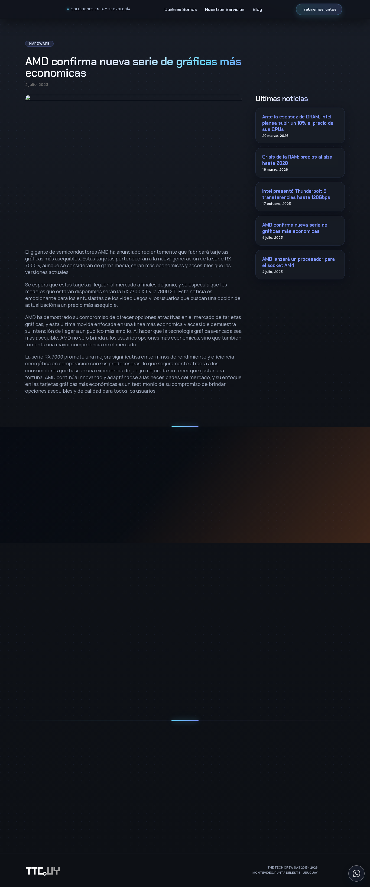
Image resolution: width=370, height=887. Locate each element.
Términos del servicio (205, 695)
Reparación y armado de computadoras (63, 809)
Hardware (39, 43)
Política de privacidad (165, 695)
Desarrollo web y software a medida (59, 801)
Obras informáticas (43, 792)
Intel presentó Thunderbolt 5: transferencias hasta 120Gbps (296, 194)
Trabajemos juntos (319, 9)
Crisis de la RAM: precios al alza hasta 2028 (297, 160)
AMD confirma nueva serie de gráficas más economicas (294, 228)
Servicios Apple (39, 827)
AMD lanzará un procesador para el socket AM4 (298, 262)
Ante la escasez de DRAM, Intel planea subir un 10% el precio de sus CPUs (297, 123)
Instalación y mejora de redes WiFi (57, 783)
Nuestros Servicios (225, 9)
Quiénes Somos (180, 9)
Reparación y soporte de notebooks (59, 818)
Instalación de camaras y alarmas (57, 775)
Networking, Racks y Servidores (55, 766)
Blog (257, 9)
